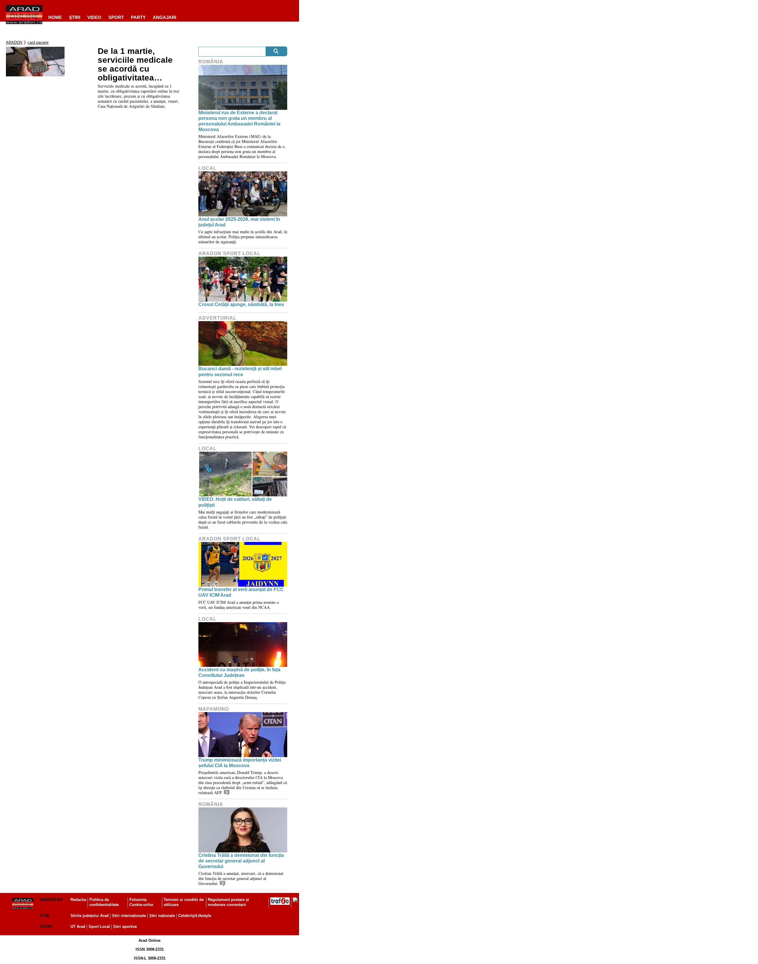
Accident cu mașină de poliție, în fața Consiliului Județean (239, 672)
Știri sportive (125, 926)
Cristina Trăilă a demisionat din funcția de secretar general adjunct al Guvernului (241, 861)
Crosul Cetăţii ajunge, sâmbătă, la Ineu (241, 304)
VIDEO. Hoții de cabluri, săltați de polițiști (235, 502)
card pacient (38, 42)
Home (55, 17)
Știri (44, 915)
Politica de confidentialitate (104, 902)
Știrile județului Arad (89, 915)
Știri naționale (162, 915)
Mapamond (213, 709)
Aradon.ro (50, 899)
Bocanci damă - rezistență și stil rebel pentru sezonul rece (240, 371)
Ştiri (74, 17)
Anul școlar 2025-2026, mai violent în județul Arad (239, 222)
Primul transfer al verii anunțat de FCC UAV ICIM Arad (241, 592)
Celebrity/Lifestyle (194, 915)
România (210, 61)
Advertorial (217, 318)
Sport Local (99, 926)
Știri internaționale (129, 915)
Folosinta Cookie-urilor (141, 902)
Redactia (78, 899)
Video (94, 17)
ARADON (14, 42)
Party (138, 17)
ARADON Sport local (229, 253)
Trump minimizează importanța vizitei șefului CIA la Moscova (239, 762)
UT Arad (77, 926)
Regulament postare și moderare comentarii (228, 902)
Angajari (164, 17)
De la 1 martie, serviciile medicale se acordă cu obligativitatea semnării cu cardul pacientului (135, 64)
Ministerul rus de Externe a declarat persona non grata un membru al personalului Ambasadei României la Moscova (239, 121)
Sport (116, 17)
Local (207, 168)
